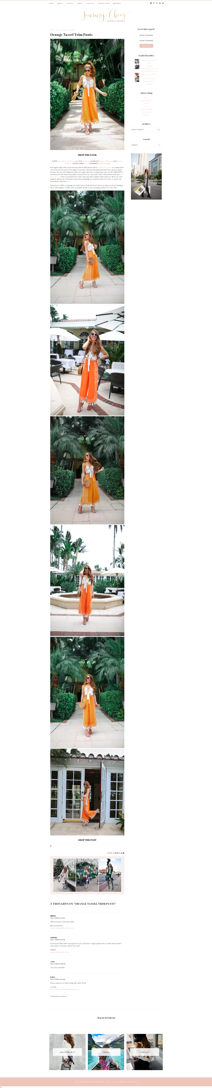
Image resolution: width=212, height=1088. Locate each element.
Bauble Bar (102, 163)
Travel (80, 3)
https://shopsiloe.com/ (59, 952)
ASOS (146, 98)
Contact (122, 1081)
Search (118, 3)
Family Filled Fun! (149, 74)
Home (51, 3)
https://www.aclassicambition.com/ (65, 989)
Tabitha (53, 938)
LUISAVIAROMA (146, 109)
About (60, 3)
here (68, 181)
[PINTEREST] (160, 3)
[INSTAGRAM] (157, 3)
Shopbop (146, 115)
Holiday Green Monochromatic (110, 875)
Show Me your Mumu (66, 161)
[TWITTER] (163, 3)
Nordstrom (146, 112)
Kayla (52, 977)
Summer (64, 30)
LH (137, 1081)
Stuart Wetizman (106, 161)
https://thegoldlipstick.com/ (62, 928)
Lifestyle (90, 3)
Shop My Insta (104, 3)
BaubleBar (146, 100)
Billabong (86, 161)
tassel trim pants (105, 167)
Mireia (53, 916)
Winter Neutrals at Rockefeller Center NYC (64, 875)
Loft (146, 106)
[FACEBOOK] (154, 3)
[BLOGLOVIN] (151, 3)
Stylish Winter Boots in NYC (87, 875)
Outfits (70, 3)
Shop (115, 1081)
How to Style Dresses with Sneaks (149, 81)
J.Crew (146, 103)
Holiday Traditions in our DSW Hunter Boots (149, 68)
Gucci (86, 163)
